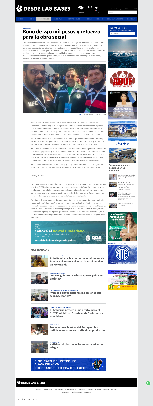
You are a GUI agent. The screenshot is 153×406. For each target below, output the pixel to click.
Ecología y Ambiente (115, 19)
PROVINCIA (85, 114)
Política (31, 19)
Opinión (99, 19)
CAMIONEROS (92, 114)
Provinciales (44, 19)
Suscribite (65, 392)
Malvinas (131, 19)
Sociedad (88, 19)
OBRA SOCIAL (102, 114)
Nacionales (57, 19)
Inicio (20, 19)
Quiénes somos (76, 392)
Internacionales (73, 19)
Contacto (87, 392)
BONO (97, 114)
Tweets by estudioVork (117, 243)
